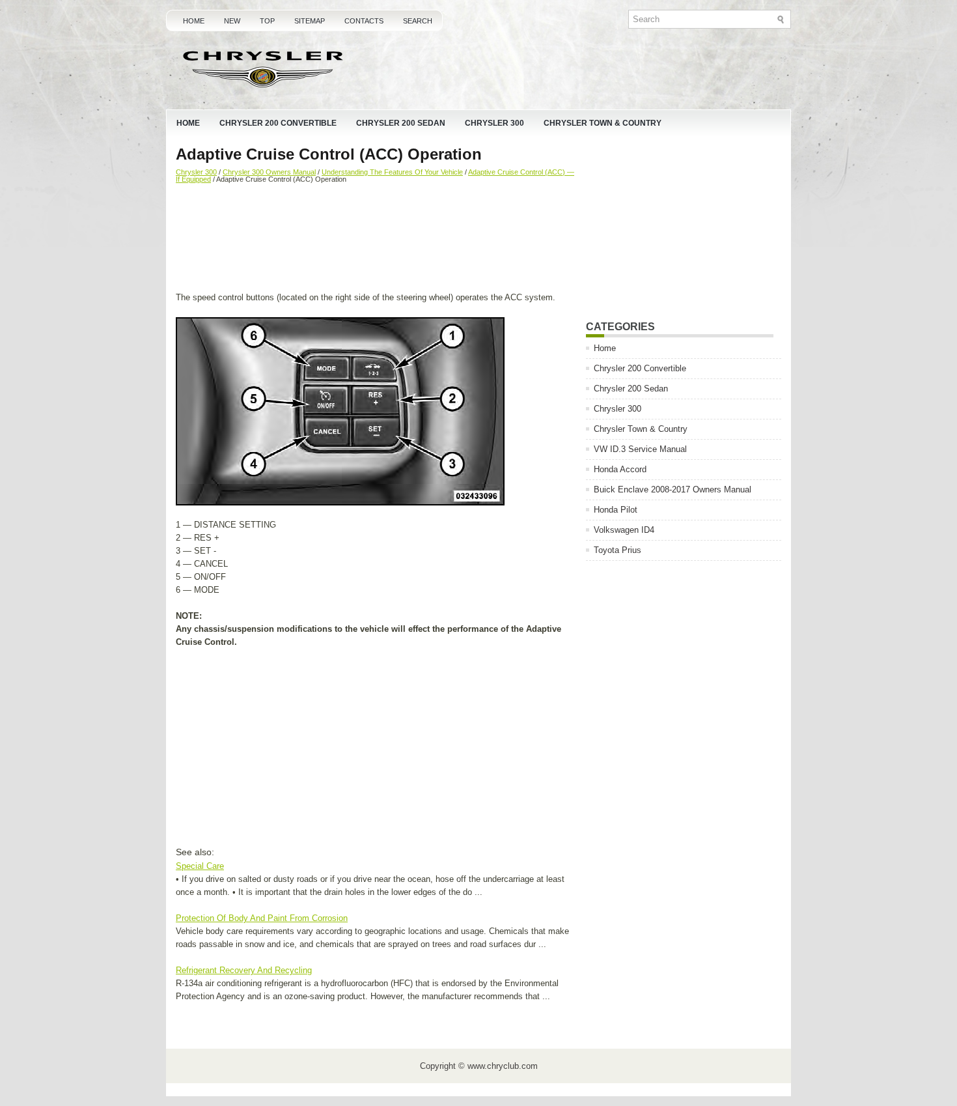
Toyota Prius (617, 550)
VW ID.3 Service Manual (640, 449)
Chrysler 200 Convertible (278, 123)
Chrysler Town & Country (602, 123)
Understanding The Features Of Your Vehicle (392, 172)
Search (417, 21)
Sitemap (309, 21)
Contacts (363, 21)
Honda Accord (620, 469)
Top (267, 21)
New (232, 21)
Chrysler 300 (494, 123)
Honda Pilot (615, 510)
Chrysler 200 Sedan (400, 123)
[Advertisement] (376, 239)
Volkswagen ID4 (624, 530)
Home (193, 21)
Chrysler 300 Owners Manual (269, 172)
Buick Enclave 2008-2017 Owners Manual (672, 489)
